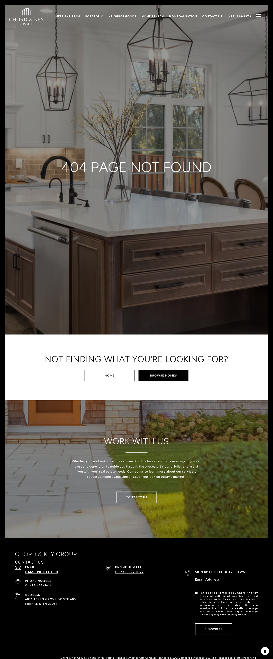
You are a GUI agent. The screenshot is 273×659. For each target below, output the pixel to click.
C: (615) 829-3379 (129, 572)
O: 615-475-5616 (38, 585)
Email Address (207, 579)
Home (110, 375)
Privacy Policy (237, 614)
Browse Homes (163, 375)
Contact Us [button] (136, 497)
